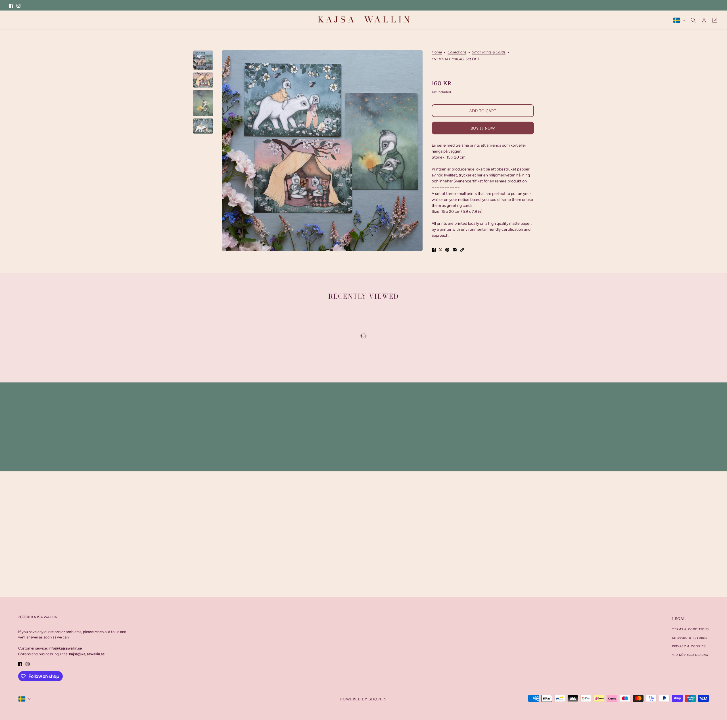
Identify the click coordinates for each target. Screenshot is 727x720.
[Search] (693, 20)
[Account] (704, 20)
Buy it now (483, 128)
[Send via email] (454, 249)
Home (437, 52)
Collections (457, 52)
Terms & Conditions (690, 629)
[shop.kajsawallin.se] (363, 20)
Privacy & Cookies (689, 646)
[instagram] (18, 5)
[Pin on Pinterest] (447, 249)
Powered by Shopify (363, 698)
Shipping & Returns (689, 638)
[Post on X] (440, 249)
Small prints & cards (488, 52)
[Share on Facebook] (433, 249)
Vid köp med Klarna (690, 655)
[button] (462, 249)
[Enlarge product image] (322, 150)
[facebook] (11, 5)
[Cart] (715, 20)
